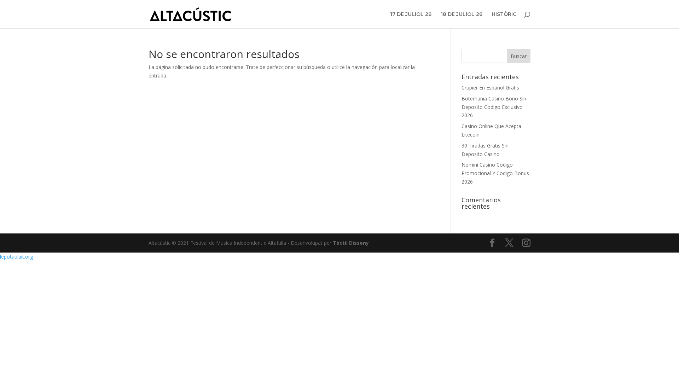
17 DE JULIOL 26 (410, 14)
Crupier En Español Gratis (490, 87)
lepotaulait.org (16, 256)
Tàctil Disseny (351, 242)
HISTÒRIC (504, 14)
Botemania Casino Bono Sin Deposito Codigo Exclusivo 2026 (494, 107)
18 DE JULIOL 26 (461, 14)
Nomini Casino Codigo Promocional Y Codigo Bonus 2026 (495, 173)
